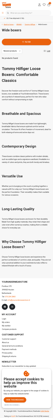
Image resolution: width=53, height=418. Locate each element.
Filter (28, 42)
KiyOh (13, 416)
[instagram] (12, 307)
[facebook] (5, 307)
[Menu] (3, 13)
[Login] (39, 5)
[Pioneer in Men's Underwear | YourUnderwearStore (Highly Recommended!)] (6, 5)
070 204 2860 (10, 297)
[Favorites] (44, 5)
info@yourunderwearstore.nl (19, 300)
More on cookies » (12, 405)
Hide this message (15, 400)
